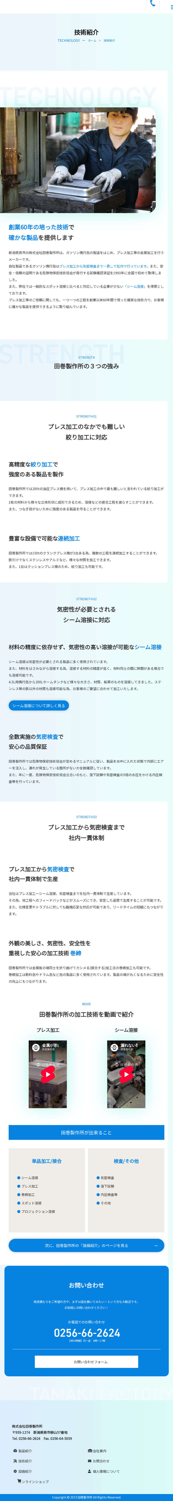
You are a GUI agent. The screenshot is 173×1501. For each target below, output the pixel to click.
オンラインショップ (33, 1481)
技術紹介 (25, 1460)
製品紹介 (25, 1450)
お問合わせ (101, 1460)
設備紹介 (25, 1471)
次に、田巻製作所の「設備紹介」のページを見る (86, 1245)
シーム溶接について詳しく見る (38, 705)
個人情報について (106, 1471)
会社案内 (99, 1450)
